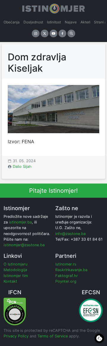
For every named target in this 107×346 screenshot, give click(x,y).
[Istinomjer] (53, 7)
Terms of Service (52, 336)
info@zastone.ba (70, 233)
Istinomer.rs (65, 264)
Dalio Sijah (22, 166)
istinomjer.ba (20, 222)
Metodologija (15, 270)
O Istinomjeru (15, 264)
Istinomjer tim (16, 275)
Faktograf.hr (66, 275)
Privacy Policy (16, 336)
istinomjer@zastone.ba (24, 245)
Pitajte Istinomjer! (53, 190)
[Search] (71, 33)
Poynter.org (65, 281)
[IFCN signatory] (15, 311)
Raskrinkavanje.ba (71, 270)
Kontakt (10, 281)
